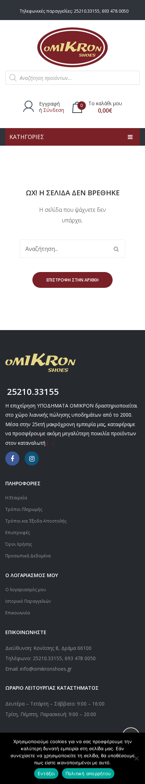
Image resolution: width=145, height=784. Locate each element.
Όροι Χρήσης (18, 544)
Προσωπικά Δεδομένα (28, 556)
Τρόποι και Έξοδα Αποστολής (36, 521)
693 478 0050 (115, 11)
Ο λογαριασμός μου (25, 590)
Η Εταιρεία (16, 498)
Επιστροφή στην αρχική (72, 280)
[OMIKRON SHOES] (72, 46)
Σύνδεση (53, 110)
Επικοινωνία (17, 613)
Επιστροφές (17, 533)
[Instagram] (32, 458)
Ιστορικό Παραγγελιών (28, 601)
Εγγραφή (49, 103)
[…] (50, 443)
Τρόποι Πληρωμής (23, 509)
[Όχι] (136, 758)
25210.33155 (87, 11)
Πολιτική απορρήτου (88, 773)
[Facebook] (12, 458)
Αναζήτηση (116, 249)
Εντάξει (46, 773)
